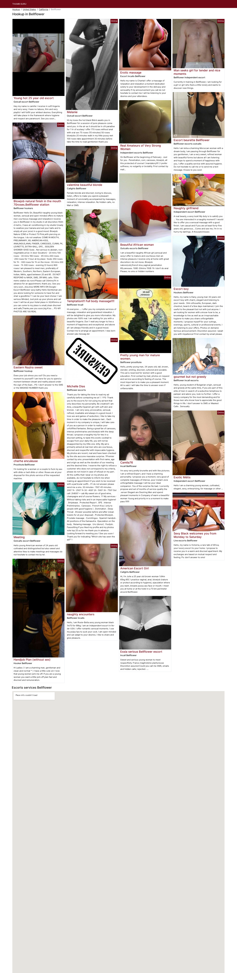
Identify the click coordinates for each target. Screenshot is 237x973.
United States (29, 9)
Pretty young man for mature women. (140, 356)
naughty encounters (80, 614)
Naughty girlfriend (186, 208)
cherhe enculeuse (26, 461)
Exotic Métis (182, 477)
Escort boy (181, 289)
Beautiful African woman (137, 244)
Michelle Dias (76, 386)
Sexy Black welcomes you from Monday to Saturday (195, 535)
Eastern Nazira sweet (28, 367)
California (43, 9)
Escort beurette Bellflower (192, 140)
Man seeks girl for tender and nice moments (197, 72)
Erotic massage (130, 72)
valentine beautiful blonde (84, 185)
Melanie (72, 112)
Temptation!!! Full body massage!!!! (90, 301)
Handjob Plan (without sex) (32, 659)
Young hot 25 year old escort (34, 98)
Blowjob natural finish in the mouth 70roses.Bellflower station (37, 202)
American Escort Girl (134, 568)
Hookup (16, 9)
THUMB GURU (19, 4)
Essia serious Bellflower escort (141, 651)
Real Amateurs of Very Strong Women (140, 147)
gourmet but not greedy (190, 376)
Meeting (19, 537)
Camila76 (126, 462)
